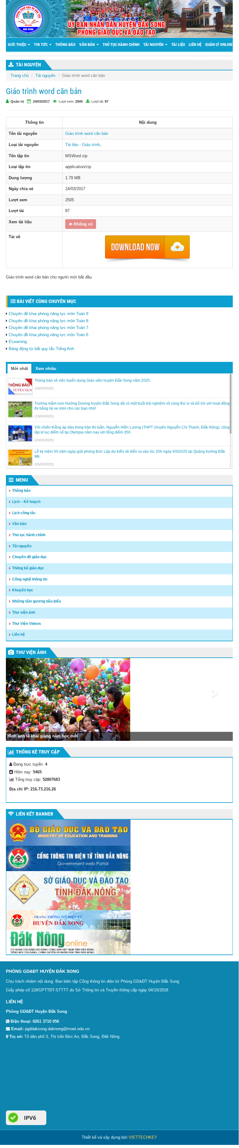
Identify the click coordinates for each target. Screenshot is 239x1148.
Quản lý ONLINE (219, 44)
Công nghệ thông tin (29, 579)
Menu (22, 480)
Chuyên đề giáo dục (29, 557)
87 (106, 101)
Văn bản (87, 44)
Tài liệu (178, 44)
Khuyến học (22, 590)
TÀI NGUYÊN (28, 65)
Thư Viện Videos (26, 623)
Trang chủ (20, 75)
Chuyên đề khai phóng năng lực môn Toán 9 (48, 313)
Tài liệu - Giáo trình (82, 144)
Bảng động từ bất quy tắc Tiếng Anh (41, 348)
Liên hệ (195, 44)
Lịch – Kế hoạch (26, 502)
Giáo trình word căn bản (86, 133)
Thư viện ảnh (23, 612)
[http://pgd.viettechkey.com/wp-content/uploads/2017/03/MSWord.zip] (147, 249)
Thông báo (65, 44)
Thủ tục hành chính (121, 44)
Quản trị (17, 101)
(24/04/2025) (44, 388)
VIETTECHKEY (143, 1137)
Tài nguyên (153, 44)
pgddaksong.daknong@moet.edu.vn (57, 1028)
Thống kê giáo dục (28, 568)
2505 (79, 101)
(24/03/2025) (44, 440)
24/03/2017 (41, 101)
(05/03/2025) (44, 464)
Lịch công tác (24, 513)
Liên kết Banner (34, 814)
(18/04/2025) (44, 416)
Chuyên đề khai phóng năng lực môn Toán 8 (48, 320)
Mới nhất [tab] (19, 368)
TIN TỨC (41, 44)
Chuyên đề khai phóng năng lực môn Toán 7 (48, 327)
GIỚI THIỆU (17, 44)
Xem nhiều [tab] (45, 368)
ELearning (18, 341)
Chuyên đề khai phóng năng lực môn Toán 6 (48, 334)
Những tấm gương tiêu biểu (36, 601)
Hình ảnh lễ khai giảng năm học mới (42, 736)
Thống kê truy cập (38, 752)
